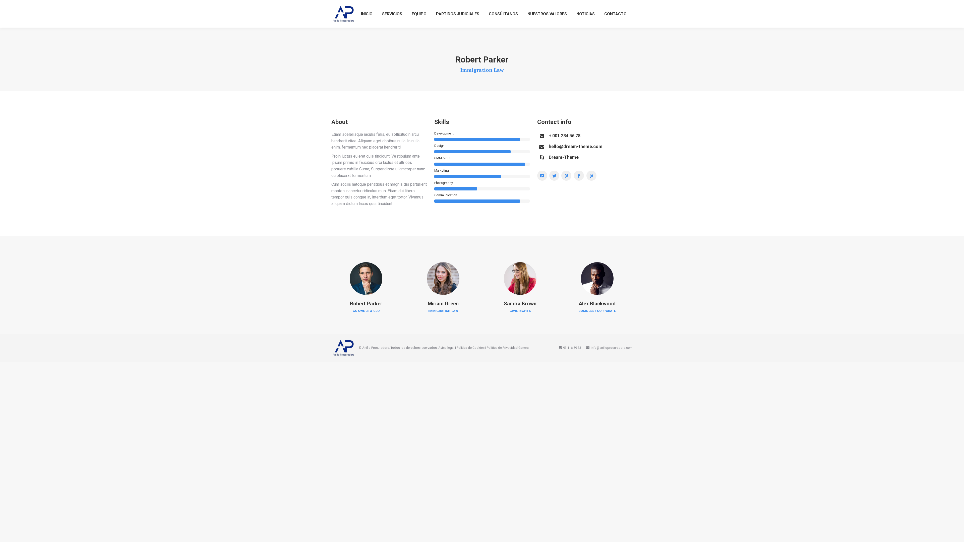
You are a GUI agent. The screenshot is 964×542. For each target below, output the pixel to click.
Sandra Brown (520, 304)
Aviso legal (446, 348)
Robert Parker (366, 304)
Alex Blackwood (597, 304)
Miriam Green (443, 304)
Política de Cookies (471, 348)
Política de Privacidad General (508, 348)
